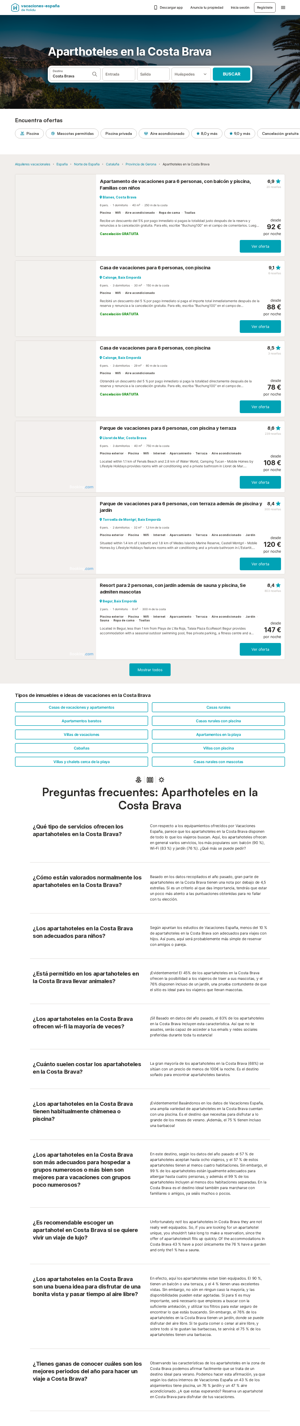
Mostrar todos (150, 669)
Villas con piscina (218, 748)
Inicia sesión (240, 7)
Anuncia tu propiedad (206, 7)
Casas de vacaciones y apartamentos (81, 707)
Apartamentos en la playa (218, 734)
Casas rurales (218, 707)
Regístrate (265, 7)
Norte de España (87, 164)
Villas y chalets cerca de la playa (81, 761)
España (62, 164)
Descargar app (171, 7)
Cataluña (112, 164)
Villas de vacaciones (81, 734)
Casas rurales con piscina (218, 721)
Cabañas (82, 748)
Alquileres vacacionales (32, 164)
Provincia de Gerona (141, 164)
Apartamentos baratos (81, 721)
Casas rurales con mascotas (218, 761)
